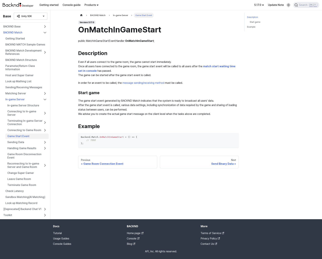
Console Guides (62, 243)
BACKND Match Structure (21, 60)
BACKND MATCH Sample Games (25, 44)
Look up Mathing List (18, 81)
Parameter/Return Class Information (20, 67)
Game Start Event (18, 136)
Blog (129, 243)
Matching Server (15, 93)
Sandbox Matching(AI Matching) (25, 197)
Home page (133, 233)
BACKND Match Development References (23, 52)
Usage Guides (61, 238)
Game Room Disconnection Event (24, 156)
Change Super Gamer (20, 173)
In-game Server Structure (23, 105)
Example (251, 27)
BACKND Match (12, 32)
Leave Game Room (19, 179)
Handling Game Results (21, 148)
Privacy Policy (209, 238)
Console (131, 238)
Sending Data (15, 142)
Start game (255, 22)
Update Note (276, 5)
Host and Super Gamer (19, 75)
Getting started (49, 5)
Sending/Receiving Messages (23, 87)
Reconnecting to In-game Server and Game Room (23, 165)
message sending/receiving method (143, 82)
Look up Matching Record (21, 203)
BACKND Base (11, 26)
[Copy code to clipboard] (234, 137)
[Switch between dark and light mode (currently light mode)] (288, 5)
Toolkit (7, 215)
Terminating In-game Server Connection (24, 122)
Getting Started (15, 38)
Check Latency (14, 191)
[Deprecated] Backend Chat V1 (22, 209)
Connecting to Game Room (24, 130)
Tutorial (57, 233)
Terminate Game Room (21, 185)
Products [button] (90, 5)
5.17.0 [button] (257, 5)
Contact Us (207, 243)
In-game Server (15, 99)
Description (252, 17)
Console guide (71, 5)
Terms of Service (211, 233)
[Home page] (81, 15)
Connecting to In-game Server (21, 113)
